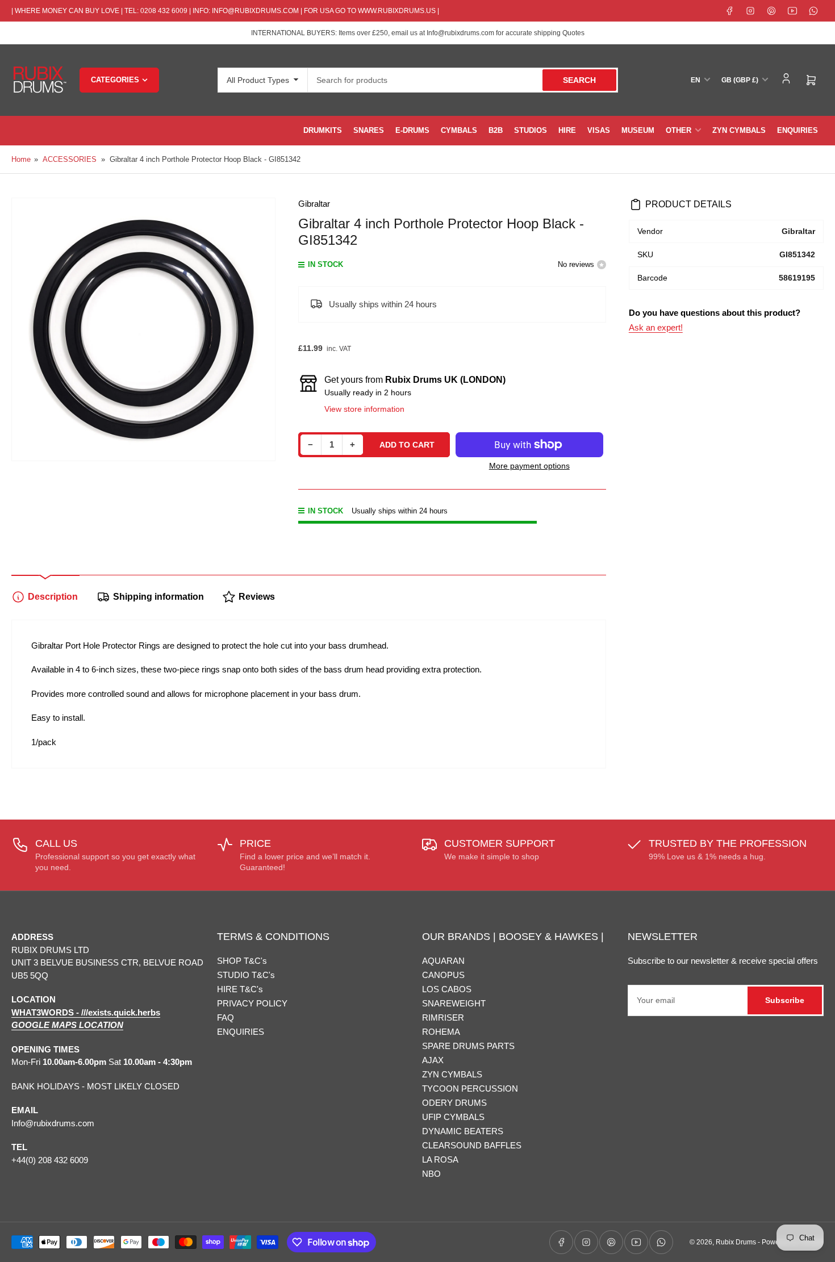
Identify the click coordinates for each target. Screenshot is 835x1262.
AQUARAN (443, 961)
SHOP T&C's (242, 961)
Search (579, 80)
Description (53, 596)
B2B (496, 130)
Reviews (257, 596)
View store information (364, 408)
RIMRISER (443, 1017)
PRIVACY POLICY (252, 1003)
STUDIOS (530, 130)
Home (21, 159)
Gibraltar (314, 203)
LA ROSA (440, 1159)
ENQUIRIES (797, 130)
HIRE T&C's (240, 989)
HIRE (567, 130)
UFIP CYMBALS (453, 1117)
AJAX (433, 1060)
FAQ (225, 1017)
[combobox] (463, 80)
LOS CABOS (446, 989)
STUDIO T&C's (246, 975)
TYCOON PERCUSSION (470, 1088)
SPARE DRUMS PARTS (468, 1046)
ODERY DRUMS (454, 1103)
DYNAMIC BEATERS (462, 1131)
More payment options (529, 465)
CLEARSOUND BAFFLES (471, 1145)
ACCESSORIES (70, 159)
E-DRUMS (412, 130)
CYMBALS (459, 130)
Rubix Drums (736, 1242)
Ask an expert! (656, 327)
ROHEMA (441, 1032)
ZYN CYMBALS (739, 130)
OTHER (678, 130)
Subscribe (784, 1000)
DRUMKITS (322, 130)
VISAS (598, 130)
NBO (431, 1174)
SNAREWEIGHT (454, 1003)
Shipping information (158, 596)
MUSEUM (637, 130)
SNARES (368, 130)
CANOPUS (443, 975)
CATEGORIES (115, 80)
